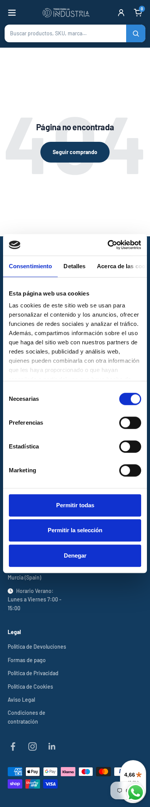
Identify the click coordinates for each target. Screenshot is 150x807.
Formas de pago (27, 660)
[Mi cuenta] (121, 13)
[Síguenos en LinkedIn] (52, 746)
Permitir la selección (75, 530)
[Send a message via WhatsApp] (135, 792)
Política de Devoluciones (37, 646)
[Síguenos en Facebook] (13, 746)
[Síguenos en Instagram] (32, 746)
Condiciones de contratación (26, 716)
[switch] (130, 423)
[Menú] (12, 13)
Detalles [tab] (74, 266)
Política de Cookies (30, 686)
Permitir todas (75, 505)
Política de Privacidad (33, 673)
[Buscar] (135, 33)
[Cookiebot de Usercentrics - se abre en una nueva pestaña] (108, 245)
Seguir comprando (75, 152)
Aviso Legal (21, 699)
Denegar (75, 555)
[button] (75, 33)
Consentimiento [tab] (30, 266)
